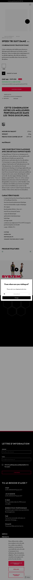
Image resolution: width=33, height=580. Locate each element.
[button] (16, 293)
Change (16, 297)
